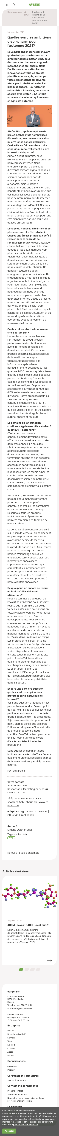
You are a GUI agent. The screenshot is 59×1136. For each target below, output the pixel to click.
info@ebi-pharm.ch (23, 1008)
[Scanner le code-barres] (5, 4)
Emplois (11, 1045)
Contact (11, 1048)
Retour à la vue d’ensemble (23, 852)
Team (9, 1041)
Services (11, 1038)
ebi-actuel (27, 13)
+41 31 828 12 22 (25, 1005)
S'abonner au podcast (17, 1094)
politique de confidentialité (25, 1124)
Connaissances (14, 12)
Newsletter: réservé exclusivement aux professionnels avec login (25, 1099)
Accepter (9, 1131)
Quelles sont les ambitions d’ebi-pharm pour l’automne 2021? (39, 17)
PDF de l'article (16, 770)
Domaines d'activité (16, 1034)
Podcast (11, 1070)
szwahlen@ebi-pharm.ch (22, 802)
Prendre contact (15, 1091)
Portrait (11, 1030)
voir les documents (16, 1080)
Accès (10, 1052)
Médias (10, 1055)
